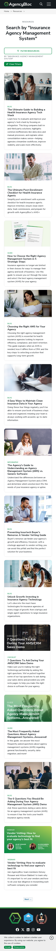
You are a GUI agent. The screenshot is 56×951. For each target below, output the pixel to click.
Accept (7, 947)
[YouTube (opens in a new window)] (38, 929)
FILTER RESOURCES (29, 51)
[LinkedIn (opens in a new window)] (28, 929)
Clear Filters (15, 64)
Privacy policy (19, 947)
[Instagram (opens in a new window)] (33, 929)
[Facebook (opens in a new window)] (17, 929)
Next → (28, 899)
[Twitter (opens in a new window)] (22, 929)
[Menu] (49, 4)
